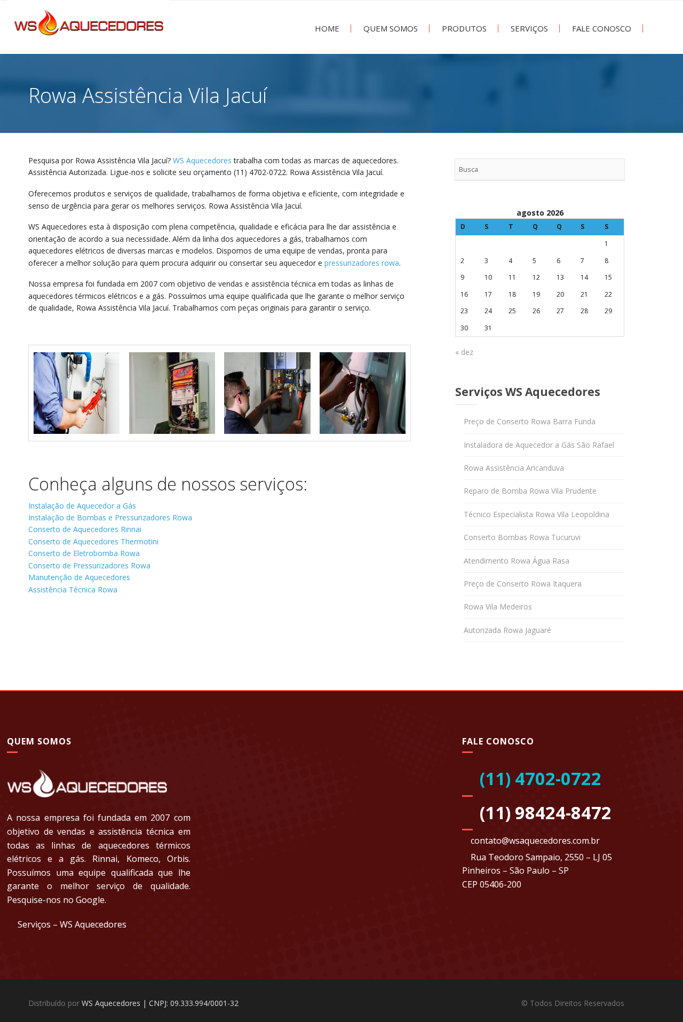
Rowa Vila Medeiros (498, 606)
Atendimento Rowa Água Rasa (516, 561)
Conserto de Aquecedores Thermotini (93, 541)
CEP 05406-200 (491, 884)
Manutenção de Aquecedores (79, 577)
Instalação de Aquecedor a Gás (82, 506)
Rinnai (104, 859)
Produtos (463, 29)
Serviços (528, 29)
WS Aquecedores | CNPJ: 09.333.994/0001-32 (160, 1003)
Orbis (178, 859)
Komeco (142, 859)
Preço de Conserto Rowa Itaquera (523, 584)
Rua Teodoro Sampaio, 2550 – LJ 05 (541, 857)
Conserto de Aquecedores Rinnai (84, 529)
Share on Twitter (68, 633)
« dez (464, 352)
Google (90, 900)
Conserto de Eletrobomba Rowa (84, 553)
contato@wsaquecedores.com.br (535, 840)
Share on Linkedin (96, 633)
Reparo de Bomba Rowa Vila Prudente (530, 491)
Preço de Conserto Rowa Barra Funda (529, 421)
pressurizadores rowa (361, 263)
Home (326, 29)
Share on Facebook (40, 633)
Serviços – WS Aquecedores (72, 924)
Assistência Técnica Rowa (72, 589)
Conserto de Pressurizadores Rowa (89, 565)
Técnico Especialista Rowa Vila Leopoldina (536, 514)
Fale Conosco (600, 29)
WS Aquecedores (202, 160)
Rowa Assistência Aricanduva (514, 468)
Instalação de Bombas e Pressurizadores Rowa (110, 517)
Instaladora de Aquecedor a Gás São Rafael (539, 445)
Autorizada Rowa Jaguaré (507, 630)
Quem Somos (389, 29)
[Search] (613, 170)
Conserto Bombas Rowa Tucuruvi (522, 537)
